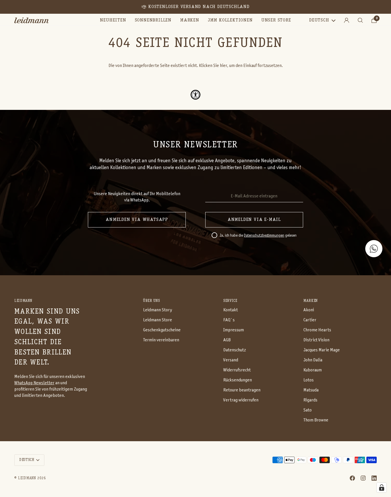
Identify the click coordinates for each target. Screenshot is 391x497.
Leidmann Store (157, 320)
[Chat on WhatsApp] (373, 248)
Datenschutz (234, 350)
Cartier (309, 320)
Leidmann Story (157, 310)
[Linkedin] (374, 478)
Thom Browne (315, 420)
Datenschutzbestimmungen (264, 235)
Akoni (308, 310)
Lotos (308, 380)
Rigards (310, 400)
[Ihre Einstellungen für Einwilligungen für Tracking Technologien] (381, 487)
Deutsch (319, 20)
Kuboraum (312, 370)
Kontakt (230, 310)
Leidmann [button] (23, 301)
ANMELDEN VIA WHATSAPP (137, 219)
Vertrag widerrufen (240, 400)
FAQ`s (229, 320)
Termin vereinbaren (161, 340)
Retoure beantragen (241, 390)
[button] (153, 20)
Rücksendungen (237, 380)
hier (223, 66)
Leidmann (27, 478)
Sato (307, 410)
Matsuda (311, 390)
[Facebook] (352, 478)
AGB (227, 340)
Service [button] (230, 301)
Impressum (233, 330)
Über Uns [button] (151, 301)
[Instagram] (363, 478)
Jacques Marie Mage (321, 350)
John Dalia (312, 360)
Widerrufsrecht (237, 370)
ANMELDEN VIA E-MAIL (254, 219)
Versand (230, 360)
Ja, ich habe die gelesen (258, 235)
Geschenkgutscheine (162, 330)
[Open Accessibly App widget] (195, 95)
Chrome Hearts (317, 330)
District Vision (316, 340)
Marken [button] (310, 301)
